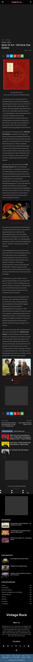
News (3, 656)
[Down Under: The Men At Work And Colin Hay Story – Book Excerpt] (5, 444)
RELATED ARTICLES (7, 431)
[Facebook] (12, 646)
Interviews (8, 656)
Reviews (28, 656)
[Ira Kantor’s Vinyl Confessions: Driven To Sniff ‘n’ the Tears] (5, 575)
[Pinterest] (20, 646)
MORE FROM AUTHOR (19, 431)
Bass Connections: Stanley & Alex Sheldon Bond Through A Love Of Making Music (9, 424)
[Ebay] (7, 646)
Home (3, 40)
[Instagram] (16, 646)
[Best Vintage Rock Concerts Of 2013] (5, 560)
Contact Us (23, 657)
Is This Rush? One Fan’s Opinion (19, 450)
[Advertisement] (16, 21)
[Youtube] (16, 650)
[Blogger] (3, 646)
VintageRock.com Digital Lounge (18, 566)
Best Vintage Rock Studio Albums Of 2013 (25, 423)
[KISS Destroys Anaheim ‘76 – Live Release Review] (5, 540)
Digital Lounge (5, 657)
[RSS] (24, 646)
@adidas (17, 488)
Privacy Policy (16, 657)
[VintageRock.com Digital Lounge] (5, 568)
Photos (23, 656)
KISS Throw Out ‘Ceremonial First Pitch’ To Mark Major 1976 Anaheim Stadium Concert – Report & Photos (20, 437)
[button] (31, 2)
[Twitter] (28, 646)
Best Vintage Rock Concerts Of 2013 (19, 558)
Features (8, 42)
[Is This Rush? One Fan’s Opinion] (5, 451)
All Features (8, 40)
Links (11, 657)
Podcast (13, 656)
